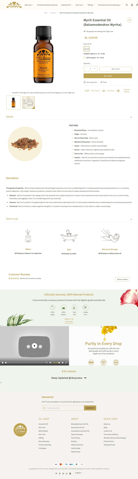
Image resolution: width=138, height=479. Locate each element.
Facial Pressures (77, 434)
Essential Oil (66, 5)
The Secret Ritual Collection (47, 5)
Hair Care (79, 5)
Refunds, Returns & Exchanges (115, 438)
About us (107, 424)
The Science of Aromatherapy (109, 5)
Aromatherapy (44, 441)
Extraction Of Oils (77, 427)
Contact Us (108, 431)
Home (45, 13)
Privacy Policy (109, 441)
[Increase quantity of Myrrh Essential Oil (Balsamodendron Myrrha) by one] (95, 68)
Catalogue (42, 448)
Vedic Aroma (75, 452)
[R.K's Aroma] (14, 5)
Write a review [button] (122, 279)
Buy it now (108, 75)
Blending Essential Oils (79, 424)
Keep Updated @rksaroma (66, 378)
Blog (105, 427)
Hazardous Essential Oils (80, 431)
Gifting (90, 5)
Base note (53, 13)
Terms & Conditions (111, 434)
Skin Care (28, 5)
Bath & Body (43, 431)
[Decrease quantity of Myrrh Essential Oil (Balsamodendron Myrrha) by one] (86, 68)
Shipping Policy (109, 445)
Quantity (87, 63)
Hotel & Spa (75, 438)
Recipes (74, 441)
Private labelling (45, 445)
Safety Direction (77, 445)
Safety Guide (75, 448)
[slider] (24, 363)
